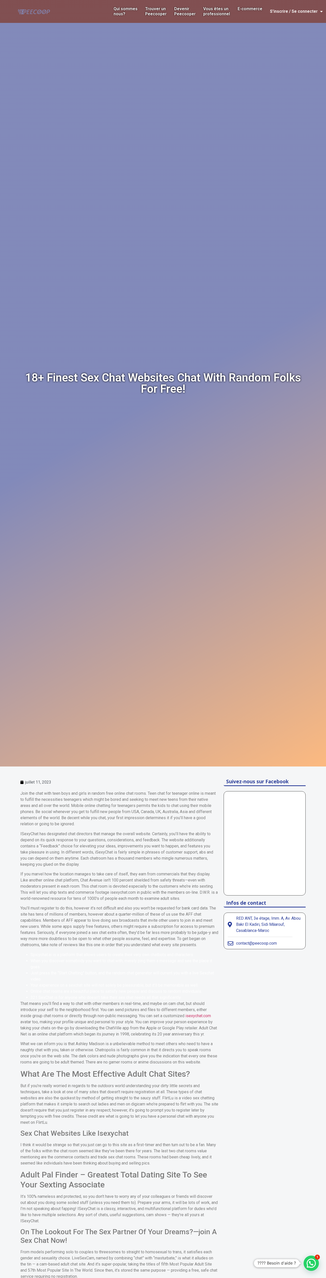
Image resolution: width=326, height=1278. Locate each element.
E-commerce (250, 8)
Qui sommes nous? (126, 11)
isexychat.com (198, 1015)
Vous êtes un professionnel (216, 11)
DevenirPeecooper (185, 11)
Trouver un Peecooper (156, 11)
